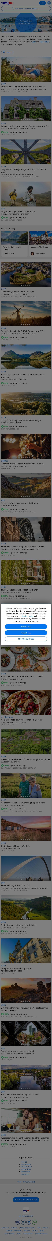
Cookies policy (27, 616)
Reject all (26, 633)
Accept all (26, 627)
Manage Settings (26, 639)
